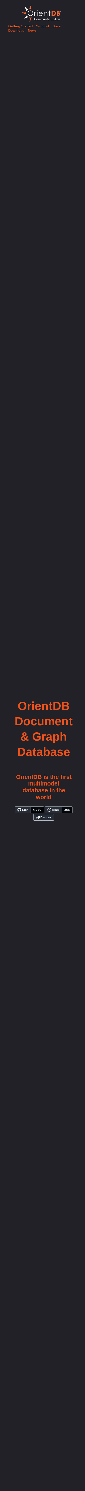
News (32, 30)
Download (16, 30)
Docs (56, 26)
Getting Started (20, 26)
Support (42, 26)
